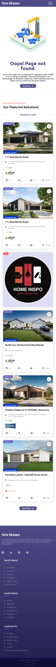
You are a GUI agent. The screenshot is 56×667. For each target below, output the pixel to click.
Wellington (11, 584)
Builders (10, 633)
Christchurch (12, 607)
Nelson (10, 600)
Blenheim (11, 603)
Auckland (10, 571)
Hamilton (10, 574)
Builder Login (12, 640)
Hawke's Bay (12, 581)
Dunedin (10, 617)
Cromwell (11, 614)
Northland (11, 567)
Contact (10, 647)
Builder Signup (12, 636)
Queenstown (12, 610)
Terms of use (29, 662)
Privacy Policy (29, 665)
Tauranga (10, 577)
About (9, 643)
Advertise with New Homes (18, 650)
